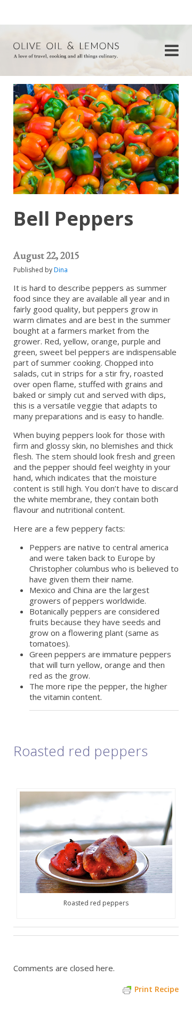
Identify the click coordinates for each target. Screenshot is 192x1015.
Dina (61, 269)
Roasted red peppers (80, 750)
